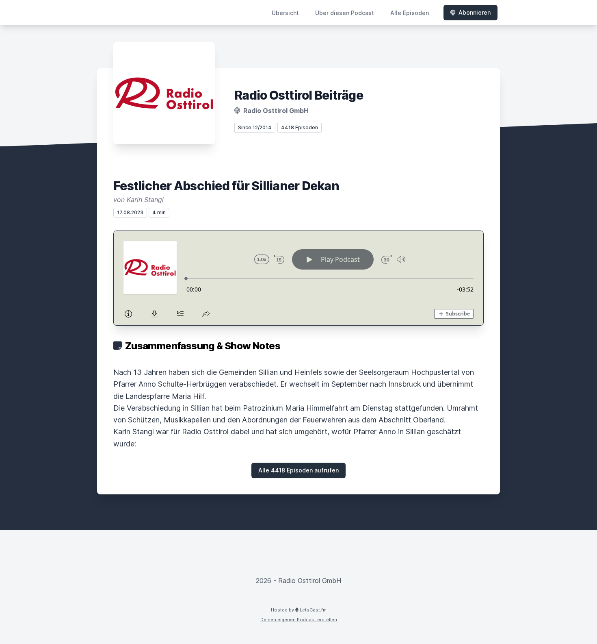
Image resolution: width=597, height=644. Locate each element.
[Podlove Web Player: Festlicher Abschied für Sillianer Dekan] (298, 278)
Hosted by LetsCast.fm (299, 610)
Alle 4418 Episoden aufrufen (298, 470)
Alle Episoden (409, 12)
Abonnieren (475, 12)
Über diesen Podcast (344, 12)
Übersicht (285, 12)
